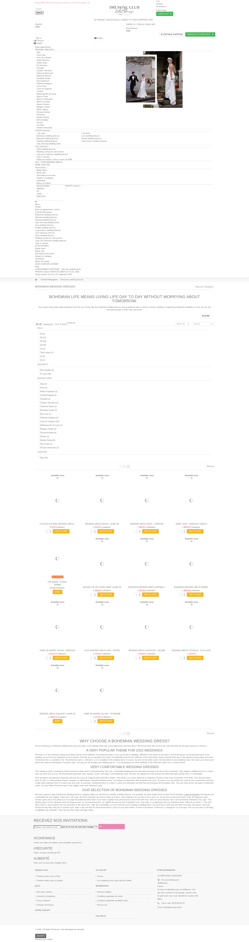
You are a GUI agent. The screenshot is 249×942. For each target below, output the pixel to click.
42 (42, 349)
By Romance (42, 65)
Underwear (41, 180)
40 (43, 345)
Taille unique (46, 352)
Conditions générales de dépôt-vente (112, 900)
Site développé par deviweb (72, 929)
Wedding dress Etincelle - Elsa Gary (191, 650)
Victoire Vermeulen (44, 128)
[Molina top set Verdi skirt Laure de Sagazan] (102, 564)
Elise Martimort (43, 81)
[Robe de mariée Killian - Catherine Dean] (102, 690)
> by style (41, 133)
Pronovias (41, 115)
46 (42, 360)
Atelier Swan (42, 63)
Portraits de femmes (45, 905)
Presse (100, 876)
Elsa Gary (45, 414)
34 (42, 334)
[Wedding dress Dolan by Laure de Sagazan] (57, 690)
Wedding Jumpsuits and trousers (50, 152)
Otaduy (44, 436)
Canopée (40, 68)
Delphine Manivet (44, 76)
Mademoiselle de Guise (46, 94)
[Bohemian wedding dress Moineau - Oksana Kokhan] (147, 564)
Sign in (38, 38)
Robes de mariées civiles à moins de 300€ (54, 159)
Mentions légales (104, 892)
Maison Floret (42, 96)
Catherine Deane (48, 406)
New (44, 458)
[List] (40, 324)
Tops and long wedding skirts (49, 144)
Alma (43, 388)
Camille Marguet (48, 395)
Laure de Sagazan (44, 89)
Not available (47, 370)
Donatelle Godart (44, 78)
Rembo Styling (43, 117)
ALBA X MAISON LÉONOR (46, 264)
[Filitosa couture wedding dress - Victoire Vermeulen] (57, 500)
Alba (38, 52)
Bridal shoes (42, 170)
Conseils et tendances (46, 896)
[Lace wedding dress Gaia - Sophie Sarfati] (102, 627)
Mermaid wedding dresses (47, 138)
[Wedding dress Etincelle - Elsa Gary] (191, 627)
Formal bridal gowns (43, 212)
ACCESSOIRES (42, 246)
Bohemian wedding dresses (48, 136)
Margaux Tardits (43, 107)
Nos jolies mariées (44, 892)
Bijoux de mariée (44, 183)
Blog (37, 267)
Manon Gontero (43, 104)
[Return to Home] (36, 280)
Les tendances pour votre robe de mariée (114, 880)
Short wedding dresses (46, 149)
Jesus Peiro (42, 86)
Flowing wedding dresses (47, 141)
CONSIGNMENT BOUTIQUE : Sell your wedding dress (58, 269)
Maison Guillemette (45, 99)
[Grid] (37, 324)
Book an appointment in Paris (47, 209)
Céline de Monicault (45, 73)
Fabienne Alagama (44, 83)
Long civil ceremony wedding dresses (52, 154)
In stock (45, 374)
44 (42, 356)
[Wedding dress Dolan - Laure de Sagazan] (102, 500)
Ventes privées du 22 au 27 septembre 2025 (53, 274)
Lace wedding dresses (90, 136)
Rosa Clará (46, 444)
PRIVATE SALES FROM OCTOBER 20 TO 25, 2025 (57, 272)
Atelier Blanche (43, 60)
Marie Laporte (42, 109)
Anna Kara (41, 55)
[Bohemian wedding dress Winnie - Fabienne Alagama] (191, 564)
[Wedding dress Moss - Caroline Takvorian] (147, 500)
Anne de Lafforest (44, 58)
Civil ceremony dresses (45, 233)
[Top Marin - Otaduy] (57, 559)
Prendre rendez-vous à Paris (49, 876)
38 (43, 341)
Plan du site (102, 905)
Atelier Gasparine (48, 391)
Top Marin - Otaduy (57, 582)
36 (43, 337)
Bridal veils (41, 173)
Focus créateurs (43, 900)
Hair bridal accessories (46, 175)
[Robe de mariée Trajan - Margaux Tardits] (57, 627)
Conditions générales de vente (109, 896)
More (207, 316)
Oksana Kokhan (43, 112)
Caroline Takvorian (44, 70)
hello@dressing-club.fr (172, 907)
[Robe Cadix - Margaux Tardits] (191, 500)
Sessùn (40, 122)
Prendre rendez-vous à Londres (50, 880)
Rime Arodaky (42, 120)
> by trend (85, 133)
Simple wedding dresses (91, 138)
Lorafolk (40, 91)
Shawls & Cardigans (45, 178)
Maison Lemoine (43, 102)
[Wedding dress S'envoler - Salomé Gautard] (147, 627)
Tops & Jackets (43, 157)
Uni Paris (40, 125)
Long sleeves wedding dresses (94, 141)
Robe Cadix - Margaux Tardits (191, 524)
